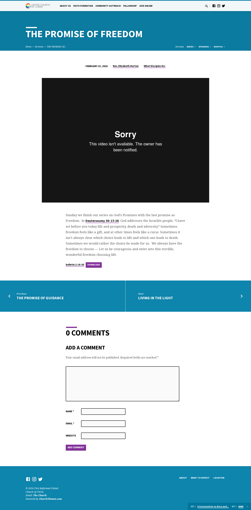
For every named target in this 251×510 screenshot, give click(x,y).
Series (190, 46)
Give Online (145, 5)
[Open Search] (206, 6)
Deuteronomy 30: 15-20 (102, 221)
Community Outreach (108, 5)
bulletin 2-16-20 (75, 264)
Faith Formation (83, 5)
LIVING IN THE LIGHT (155, 298)
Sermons (39, 46)
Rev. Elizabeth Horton (126, 66)
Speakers (204, 46)
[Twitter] (223, 5)
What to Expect (200, 477)
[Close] (247, 506)
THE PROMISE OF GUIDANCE (40, 298)
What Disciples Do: (154, 66)
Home (28, 46)
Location (218, 477)
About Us (65, 5)
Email (70, 423)
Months (218, 46)
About (183, 477)
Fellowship (130, 5)
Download (93, 264)
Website (71, 435)
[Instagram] (219, 5)
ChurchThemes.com (50, 498)
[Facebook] (214, 5)
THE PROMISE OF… (56, 46)
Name (70, 411)
